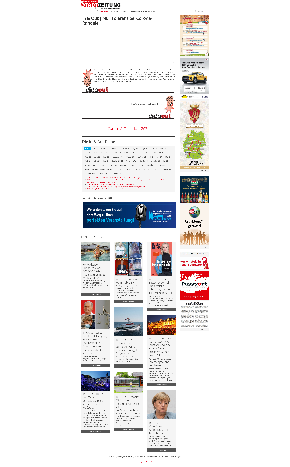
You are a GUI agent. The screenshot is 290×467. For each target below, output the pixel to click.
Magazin (104, 11)
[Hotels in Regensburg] (194, 263)
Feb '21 (106, 161)
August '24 (136, 149)
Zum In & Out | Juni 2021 (128, 128)
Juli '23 (133, 153)
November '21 (117, 157)
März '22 (97, 157)
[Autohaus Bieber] (194, 78)
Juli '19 (121, 169)
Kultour (114, 11)
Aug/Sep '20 (155, 161)
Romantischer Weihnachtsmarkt (144, 11)
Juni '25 (95, 149)
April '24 (163, 149)
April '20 (105, 165)
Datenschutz (152, 457)
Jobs (179, 457)
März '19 (156, 169)
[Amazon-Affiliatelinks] (194, 254)
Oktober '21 (129, 157)
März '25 (104, 149)
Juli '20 (165, 161)
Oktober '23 (98, 153)
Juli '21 (151, 157)
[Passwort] (194, 285)
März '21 (97, 161)
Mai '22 (161, 153)
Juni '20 (87, 165)
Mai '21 (168, 157)
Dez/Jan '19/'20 (137, 165)
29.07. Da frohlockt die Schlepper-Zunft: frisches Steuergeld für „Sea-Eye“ (114, 177)
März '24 (88, 153)
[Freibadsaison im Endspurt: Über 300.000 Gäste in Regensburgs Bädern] (95, 269)
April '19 (147, 169)
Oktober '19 (164, 165)
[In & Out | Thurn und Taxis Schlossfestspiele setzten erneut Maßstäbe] (95, 402)
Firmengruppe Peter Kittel (145, 462)
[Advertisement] (128, 45)
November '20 (131, 161)
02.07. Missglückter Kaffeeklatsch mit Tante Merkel (105, 189)
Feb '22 (106, 157)
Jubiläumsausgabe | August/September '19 (100, 169)
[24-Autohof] (194, 135)
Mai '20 (96, 165)
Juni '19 (129, 169)
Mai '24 (154, 149)
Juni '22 (153, 153)
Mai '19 (138, 169)
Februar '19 (167, 169)
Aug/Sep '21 (141, 157)
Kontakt (173, 457)
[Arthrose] (194, 314)
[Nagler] (194, 189)
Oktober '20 (144, 161)
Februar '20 (124, 165)
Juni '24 (146, 149)
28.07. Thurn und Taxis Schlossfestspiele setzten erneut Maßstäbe (111, 184)
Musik (123, 11)
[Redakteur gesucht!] (194, 225)
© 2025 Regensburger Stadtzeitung (121, 457)
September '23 (111, 153)
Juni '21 (159, 157)
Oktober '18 (117, 173)
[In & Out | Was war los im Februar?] (128, 272)
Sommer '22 (143, 153)
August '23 (124, 153)
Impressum (141, 457)
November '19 (151, 165)
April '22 (88, 157)
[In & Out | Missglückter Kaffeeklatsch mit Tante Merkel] (161, 421)
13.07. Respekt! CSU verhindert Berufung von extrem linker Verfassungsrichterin (116, 187)
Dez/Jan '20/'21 (117, 161)
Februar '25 (115, 149)
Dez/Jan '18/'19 (90, 173)
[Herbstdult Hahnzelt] (194, 36)
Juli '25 (87, 149)
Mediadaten (163, 457)
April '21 (88, 161)
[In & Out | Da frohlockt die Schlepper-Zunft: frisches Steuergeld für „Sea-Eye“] (128, 337)
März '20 (114, 165)
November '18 (104, 173)
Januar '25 (125, 149)
